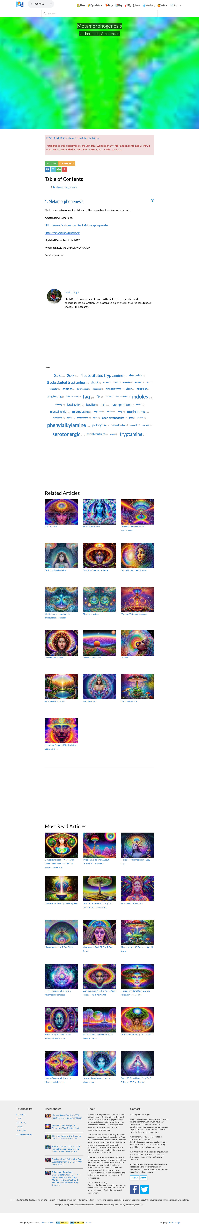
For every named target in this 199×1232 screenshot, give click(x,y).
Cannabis (20, 1114)
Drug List (143, 388)
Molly (121, 411)
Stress (114, 434)
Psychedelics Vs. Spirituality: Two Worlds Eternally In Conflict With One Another (67, 1161)
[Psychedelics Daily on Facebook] (135, 1189)
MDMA (19, 1126)
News (96, 417)
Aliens (117, 382)
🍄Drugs (109, 5)
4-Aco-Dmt (137, 375)
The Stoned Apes (47, 1223)
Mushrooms (138, 411)
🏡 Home (81, 5)
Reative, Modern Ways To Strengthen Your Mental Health (66, 1126)
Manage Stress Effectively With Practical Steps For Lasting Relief (67, 1116)
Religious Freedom (119, 425)
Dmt (130, 389)
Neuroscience (84, 417)
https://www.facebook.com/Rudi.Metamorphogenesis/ (76, 225)
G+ (59, 169)
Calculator (55, 389)
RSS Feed (89, 1223)
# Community (66, 163)
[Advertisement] (99, 342)
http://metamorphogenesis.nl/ (62, 232)
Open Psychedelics (114, 417)
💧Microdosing (148, 5)
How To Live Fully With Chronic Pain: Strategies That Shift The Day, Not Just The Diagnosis (66, 1149)
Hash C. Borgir (72, 292)
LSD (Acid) (21, 1122)
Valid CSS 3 (62, 1223)
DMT (18, 1118)
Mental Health (60, 411)
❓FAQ (127, 5)
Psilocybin (100, 425)
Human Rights (123, 396)
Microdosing (81, 411)
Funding (109, 396)
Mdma (140, 404)
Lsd (105, 404)
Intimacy (60, 404)
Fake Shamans (74, 396)
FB (47, 169)
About (96, 382)
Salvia (147, 425)
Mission (111, 411)
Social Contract (97, 434)
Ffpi (100, 396)
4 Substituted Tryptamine (104, 375)
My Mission (59, 417)
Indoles (142, 396)
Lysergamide (123, 404)
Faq (88, 396)
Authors (139, 382)
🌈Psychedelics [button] (95, 5)
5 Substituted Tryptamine (68, 382)
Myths (71, 417)
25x (59, 375)
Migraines (99, 411)
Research (135, 425)
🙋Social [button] (162, 5)
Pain (132, 417)
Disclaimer (98, 389)
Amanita (128, 382)
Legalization (75, 404)
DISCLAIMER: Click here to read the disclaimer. (73, 138)
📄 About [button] (175, 5)
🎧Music (136, 5)
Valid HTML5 (77, 1223)
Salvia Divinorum (24, 1134)
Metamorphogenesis (65, 187)
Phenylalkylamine (68, 425)
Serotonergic (68, 434)
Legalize (92, 404)
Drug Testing (55, 396)
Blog (149, 382)
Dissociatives (115, 388)
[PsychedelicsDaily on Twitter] (144, 1189)
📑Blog (118, 5)
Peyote (142, 417)
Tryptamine (133, 434)
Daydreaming (83, 389)
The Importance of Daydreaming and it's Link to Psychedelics (66, 1137)
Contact (68, 388)
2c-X (72, 375)
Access (107, 382)
